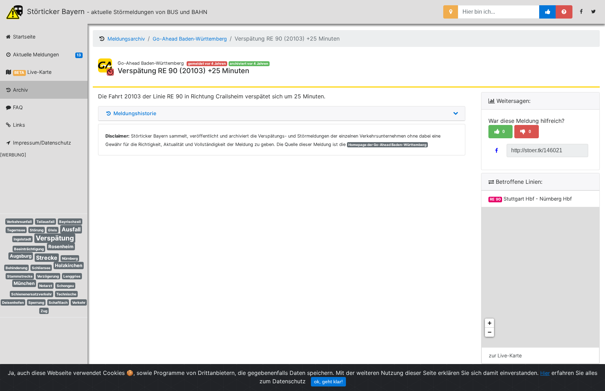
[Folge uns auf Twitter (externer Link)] (593, 11)
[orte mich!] (450, 12)
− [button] (490, 332)
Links (18, 125)
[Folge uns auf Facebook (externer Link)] (581, 11)
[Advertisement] (38, 184)
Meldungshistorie (134, 113)
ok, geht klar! (328, 381)
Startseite (23, 37)
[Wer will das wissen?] (564, 12)
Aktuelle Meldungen (46, 54)
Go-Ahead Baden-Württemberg (190, 39)
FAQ (17, 107)
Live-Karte (32, 72)
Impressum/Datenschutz (41, 143)
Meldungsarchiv (126, 39)
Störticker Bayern (59, 11)
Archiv (20, 90)
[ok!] (547, 12)
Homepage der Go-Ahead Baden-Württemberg (387, 145)
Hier (545, 373)
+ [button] (490, 323)
